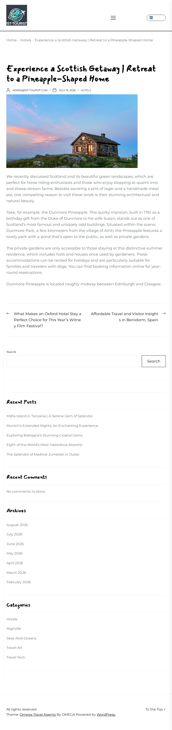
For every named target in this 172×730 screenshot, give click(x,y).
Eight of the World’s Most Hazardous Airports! (44, 445)
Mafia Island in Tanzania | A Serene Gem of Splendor (50, 416)
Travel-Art (14, 648)
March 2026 (16, 573)
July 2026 (14, 534)
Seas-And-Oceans (21, 638)
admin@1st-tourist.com (30, 90)
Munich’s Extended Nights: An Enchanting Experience (52, 426)
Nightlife (14, 629)
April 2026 (15, 563)
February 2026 (19, 582)
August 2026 (17, 525)
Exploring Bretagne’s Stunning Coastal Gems (44, 435)
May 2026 (14, 553)
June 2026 (15, 544)
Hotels (86, 90)
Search (11, 351)
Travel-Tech (16, 657)
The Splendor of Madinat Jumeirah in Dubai (43, 454)
